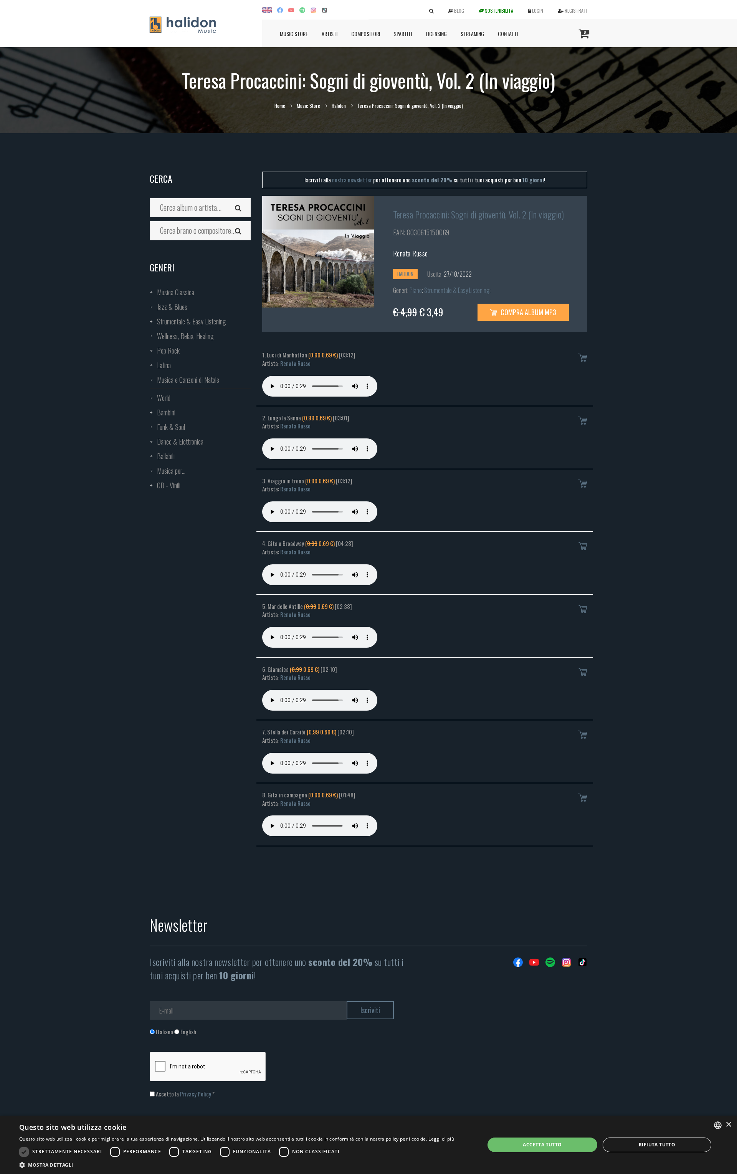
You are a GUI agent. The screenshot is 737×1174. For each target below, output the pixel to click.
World (163, 398)
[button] (236, 1164)
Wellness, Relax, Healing (185, 336)
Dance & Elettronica (180, 441)
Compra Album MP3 (527, 312)
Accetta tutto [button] (542, 1144)
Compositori (365, 34)
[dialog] (368, 1145)
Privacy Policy (195, 1094)
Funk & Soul (171, 427)
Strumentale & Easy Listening (191, 321)
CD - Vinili (168, 485)
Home (279, 105)
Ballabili (166, 456)
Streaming (472, 34)
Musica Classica (175, 292)
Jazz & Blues (172, 307)
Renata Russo (410, 253)
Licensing (436, 34)
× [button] (728, 1125)
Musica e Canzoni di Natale (188, 380)
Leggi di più (441, 1139)
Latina (164, 365)
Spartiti (403, 34)
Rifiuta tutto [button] (657, 1144)
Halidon (339, 105)
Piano (416, 290)
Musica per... (171, 471)
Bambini (166, 412)
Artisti (329, 34)
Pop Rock (168, 351)
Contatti (508, 34)
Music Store (294, 34)
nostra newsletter (352, 179)
